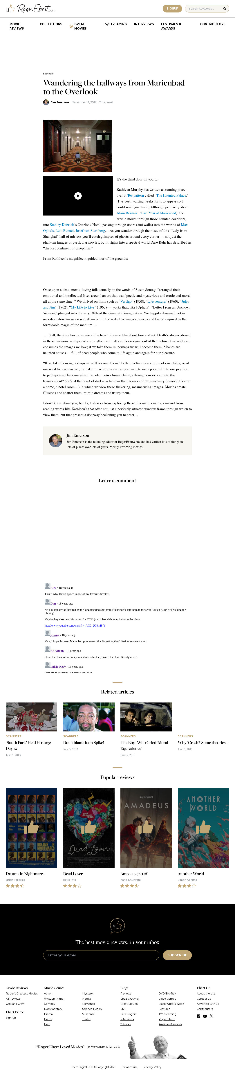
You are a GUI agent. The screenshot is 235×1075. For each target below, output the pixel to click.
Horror (48, 1019)
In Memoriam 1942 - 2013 (103, 1046)
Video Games (167, 998)
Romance (88, 1003)
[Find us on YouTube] (205, 1016)
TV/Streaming (115, 24)
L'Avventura (157, 301)
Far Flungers (128, 1014)
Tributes (125, 1024)
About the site (206, 993)
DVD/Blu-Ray (167, 993)
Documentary (53, 1009)
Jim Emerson (60, 102)
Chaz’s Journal (129, 998)
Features (164, 1009)
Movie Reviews (17, 26)
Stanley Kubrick (62, 224)
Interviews (144, 24)
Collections (51, 24)
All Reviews (13, 998)
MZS (123, 1009)
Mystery (87, 993)
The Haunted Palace (171, 195)
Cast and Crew (15, 1003)
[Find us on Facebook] (198, 1016)
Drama (48, 1014)
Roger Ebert (167, 1019)
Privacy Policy (152, 1067)
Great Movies (80, 26)
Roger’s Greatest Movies (22, 993)
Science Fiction (92, 1009)
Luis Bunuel (65, 230)
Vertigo (126, 301)
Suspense (88, 1014)
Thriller (86, 1019)
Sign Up (11, 1017)
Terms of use (129, 1067)
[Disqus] (117, 627)
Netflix (86, 998)
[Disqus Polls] (117, 535)
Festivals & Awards (171, 26)
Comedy (49, 1003)
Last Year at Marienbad (158, 212)
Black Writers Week (171, 1003)
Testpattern (135, 195)
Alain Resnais (127, 212)
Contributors (212, 24)
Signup (172, 8)
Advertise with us (208, 1003)
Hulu (47, 1024)
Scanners (48, 73)
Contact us (204, 998)
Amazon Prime (54, 998)
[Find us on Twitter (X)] (211, 1016)
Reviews (125, 993)
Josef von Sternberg (90, 230)
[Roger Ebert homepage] (30, 8)
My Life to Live (82, 307)
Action (48, 993)
